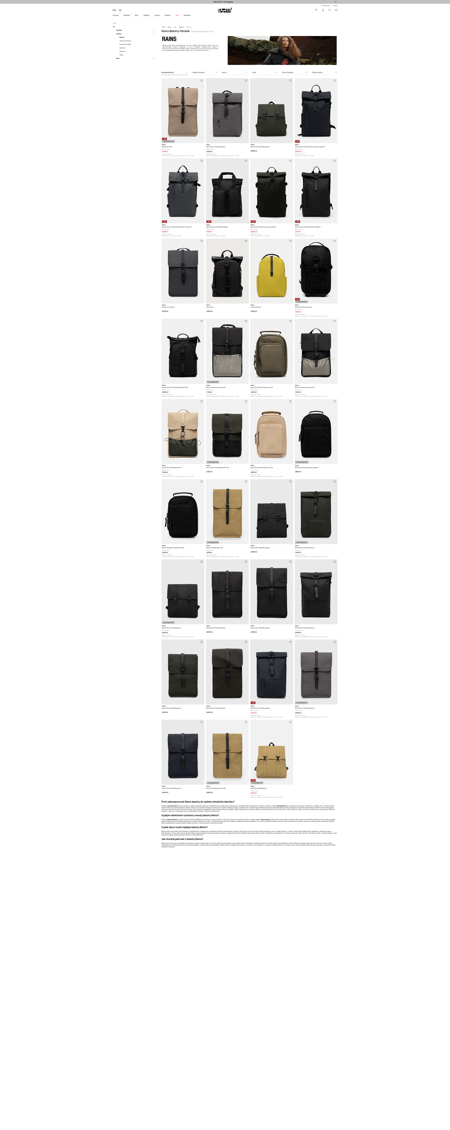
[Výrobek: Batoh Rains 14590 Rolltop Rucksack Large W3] (316, 110)
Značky (157, 15)
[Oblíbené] (329, 10)
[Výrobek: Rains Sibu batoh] (227, 271)
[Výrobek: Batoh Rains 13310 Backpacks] (182, 591)
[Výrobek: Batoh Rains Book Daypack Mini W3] (271, 351)
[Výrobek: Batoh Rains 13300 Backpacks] (271, 110)
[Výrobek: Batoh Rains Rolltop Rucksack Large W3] (271, 190)
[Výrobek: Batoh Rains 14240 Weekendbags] (227, 190)
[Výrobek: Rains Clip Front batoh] (271, 271)
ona (114, 10)
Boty (137, 15)
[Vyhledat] (316, 10)
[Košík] (336, 10)
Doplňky (146, 15)
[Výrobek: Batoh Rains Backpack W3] (227, 511)
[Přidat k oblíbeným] (202, 80)
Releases (187, 15)
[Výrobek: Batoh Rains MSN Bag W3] (271, 752)
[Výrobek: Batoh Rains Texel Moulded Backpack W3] (182, 351)
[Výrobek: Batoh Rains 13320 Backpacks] (227, 110)
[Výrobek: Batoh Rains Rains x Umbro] (316, 271)
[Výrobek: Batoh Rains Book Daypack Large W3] (316, 431)
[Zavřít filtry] (336, 2)
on (120, 10)
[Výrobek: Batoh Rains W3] (182, 110)
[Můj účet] (323, 10)
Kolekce (168, 15)
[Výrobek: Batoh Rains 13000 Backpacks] (271, 591)
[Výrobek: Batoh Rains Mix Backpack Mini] (316, 351)
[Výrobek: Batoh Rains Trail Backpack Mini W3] (227, 431)
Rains (216, 806)
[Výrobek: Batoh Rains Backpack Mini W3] (227, 752)
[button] (174, 72)
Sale (177, 15)
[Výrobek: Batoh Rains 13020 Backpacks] (227, 591)
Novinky (116, 15)
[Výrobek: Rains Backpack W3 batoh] (182, 271)
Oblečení (127, 15)
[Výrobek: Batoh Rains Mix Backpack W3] (227, 351)
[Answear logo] (225, 10)
